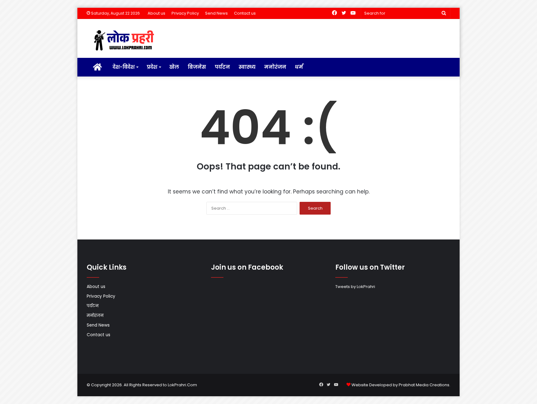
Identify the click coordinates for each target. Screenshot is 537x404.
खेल (174, 67)
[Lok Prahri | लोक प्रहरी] (126, 41)
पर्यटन (222, 67)
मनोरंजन (275, 67)
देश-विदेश (123, 67)
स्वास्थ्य (247, 67)
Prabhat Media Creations (424, 385)
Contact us (245, 13)
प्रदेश (152, 67)
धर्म (299, 67)
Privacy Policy (185, 13)
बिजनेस (197, 67)
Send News (216, 13)
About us (156, 13)
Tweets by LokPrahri (355, 287)
